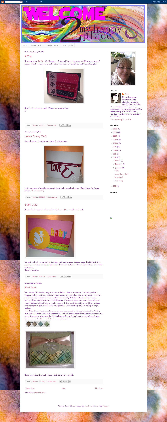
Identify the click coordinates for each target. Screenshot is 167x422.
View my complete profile (120, 120)
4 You (28, 56)
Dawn (127, 94)
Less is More (63, 210)
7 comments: (51, 125)
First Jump (31, 287)
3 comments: (52, 276)
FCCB (40, 61)
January (118, 168)
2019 (115, 140)
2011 (115, 186)
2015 (115, 154)
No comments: (52, 197)
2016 (115, 150)
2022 (115, 129)
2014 (115, 158)
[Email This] (60, 125)
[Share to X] (65, 125)
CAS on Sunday (37, 191)
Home (25, 45)
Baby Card (31, 204)
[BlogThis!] (63, 125)
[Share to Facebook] (67, 125)
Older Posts (98, 389)
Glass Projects (67, 45)
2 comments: (51, 381)
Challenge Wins (37, 45)
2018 (115, 143)
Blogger (105, 406)
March (118, 161)
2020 (115, 136)
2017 (115, 147)
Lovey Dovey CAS (36, 136)
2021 (115, 133)
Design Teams (52, 45)
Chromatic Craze (47, 319)
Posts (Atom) (40, 393)
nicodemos (88, 406)
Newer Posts (29, 389)
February (119, 164)
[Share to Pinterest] (70, 125)
